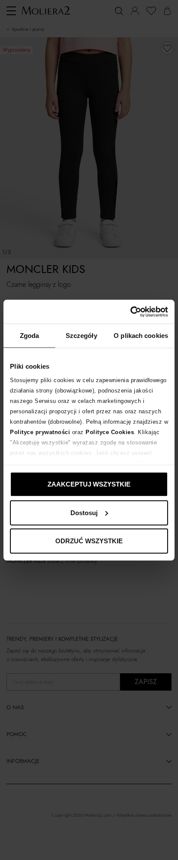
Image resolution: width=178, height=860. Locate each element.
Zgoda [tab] (29, 335)
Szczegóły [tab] (81, 335)
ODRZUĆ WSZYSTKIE (89, 541)
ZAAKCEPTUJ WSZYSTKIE (89, 484)
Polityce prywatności (40, 431)
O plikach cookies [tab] (141, 335)
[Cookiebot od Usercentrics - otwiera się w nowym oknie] (130, 311)
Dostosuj (84, 512)
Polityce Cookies (110, 431)
